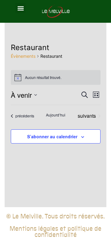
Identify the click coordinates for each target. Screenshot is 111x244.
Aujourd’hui (55, 114)
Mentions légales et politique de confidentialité (55, 232)
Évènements (23, 56)
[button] (20, 8)
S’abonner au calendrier (52, 136)
